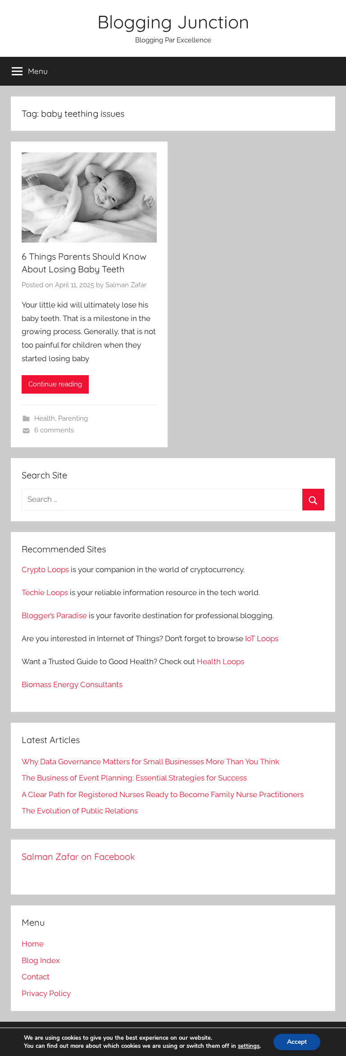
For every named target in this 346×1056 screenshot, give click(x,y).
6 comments (54, 430)
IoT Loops (261, 638)
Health (44, 418)
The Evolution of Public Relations (80, 810)
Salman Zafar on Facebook (78, 856)
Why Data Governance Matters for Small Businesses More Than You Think (150, 761)
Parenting (73, 418)
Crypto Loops (45, 569)
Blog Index (41, 960)
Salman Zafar (125, 285)
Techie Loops (45, 592)
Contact (36, 976)
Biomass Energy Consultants (72, 684)
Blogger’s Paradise (54, 615)
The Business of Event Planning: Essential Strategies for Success (134, 777)
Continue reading (55, 384)
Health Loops (220, 661)
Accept (297, 1042)
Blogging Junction (173, 21)
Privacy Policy (46, 993)
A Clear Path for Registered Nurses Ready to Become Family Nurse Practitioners (163, 794)
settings (249, 1046)
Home (33, 943)
